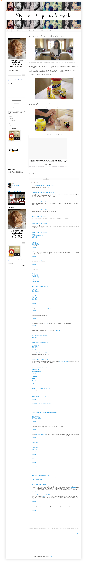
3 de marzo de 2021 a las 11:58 (42, 458)
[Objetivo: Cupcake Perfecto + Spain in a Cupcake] (8, 80)
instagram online (35, 262)
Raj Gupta (33, 458)
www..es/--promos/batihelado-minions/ (58, 170)
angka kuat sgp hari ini (36, 451)
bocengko (33, 342)
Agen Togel (34, 298)
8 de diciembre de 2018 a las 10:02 (52, 412)
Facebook (48, 30)
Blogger (51, 556)
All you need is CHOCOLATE (37, 185)
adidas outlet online (35, 369)
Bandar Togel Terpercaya (36, 337)
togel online (34, 290)
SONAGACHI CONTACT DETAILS (38, 468)
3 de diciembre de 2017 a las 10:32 (41, 286)
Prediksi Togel (34, 293)
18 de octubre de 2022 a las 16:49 (43, 494)
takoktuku (33, 441)
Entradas (11, 118)
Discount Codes (46, 323)
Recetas (18, 30)
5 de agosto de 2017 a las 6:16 (45, 260)
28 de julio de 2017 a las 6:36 (40, 250)
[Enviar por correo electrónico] (43, 179)
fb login (33, 250)
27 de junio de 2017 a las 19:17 (49, 192)
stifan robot (34, 314)
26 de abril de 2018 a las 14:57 (41, 352)
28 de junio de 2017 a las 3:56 (41, 201)
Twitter (42, 30)
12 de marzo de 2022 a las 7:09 (43, 475)
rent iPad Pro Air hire (35, 397)
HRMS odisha (73, 487)
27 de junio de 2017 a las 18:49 (49, 185)
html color (33, 254)
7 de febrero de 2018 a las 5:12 (40, 307)
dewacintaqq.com (35, 289)
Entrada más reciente (33, 533)
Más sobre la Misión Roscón (14, 191)
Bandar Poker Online (35, 347)
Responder (34, 189)
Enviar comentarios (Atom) (39, 534)
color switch (34, 391)
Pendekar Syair (34, 403)
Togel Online (34, 300)
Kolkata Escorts (35, 466)
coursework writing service (37, 479)
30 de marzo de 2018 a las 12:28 (42, 342)
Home (8, 30)
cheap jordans (34, 376)
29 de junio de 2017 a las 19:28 (41, 223)
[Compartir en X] (46, 179)
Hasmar (33, 286)
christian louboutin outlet (36, 371)
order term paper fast (47, 496)
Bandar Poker (34, 296)
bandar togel (34, 295)
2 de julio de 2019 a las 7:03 (44, 433)
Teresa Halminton (35, 260)
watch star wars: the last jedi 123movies (44, 308)
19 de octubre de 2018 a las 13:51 (42, 396)
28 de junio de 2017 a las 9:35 (41, 209)
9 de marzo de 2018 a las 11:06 (42, 321)
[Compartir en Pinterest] (48, 179)
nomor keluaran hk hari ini (36, 447)
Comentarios (12, 120)
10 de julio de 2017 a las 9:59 (41, 232)
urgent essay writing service (40, 434)
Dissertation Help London (40, 427)
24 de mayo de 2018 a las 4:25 (41, 367)
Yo (13, 30)
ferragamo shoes (35, 383)
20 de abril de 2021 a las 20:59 (43, 466)
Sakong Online (34, 297)
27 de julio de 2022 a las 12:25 (41, 484)
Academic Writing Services (37, 505)
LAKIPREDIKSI (58, 330)
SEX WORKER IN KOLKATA (37, 470)
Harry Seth (34, 359)
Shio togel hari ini (35, 442)
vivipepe (33, 223)
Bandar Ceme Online (35, 346)
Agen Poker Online (35, 345)
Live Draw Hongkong (36, 417)
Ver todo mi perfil (15, 185)
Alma (34, 178)
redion (33, 307)
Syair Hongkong (35, 419)
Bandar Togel (34, 299)
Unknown (33, 201)
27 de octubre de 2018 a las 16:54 (44, 403)
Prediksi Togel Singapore (36, 418)
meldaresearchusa (35, 433)
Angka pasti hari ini (35, 444)
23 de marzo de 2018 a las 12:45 (42, 335)
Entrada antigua (76, 533)
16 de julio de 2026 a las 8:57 (47, 505)
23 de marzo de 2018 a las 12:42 (42, 328)
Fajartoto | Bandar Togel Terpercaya (39, 412)
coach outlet (34, 373)
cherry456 (33, 484)
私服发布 (33, 378)
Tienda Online (26, 30)
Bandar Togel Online (35, 291)
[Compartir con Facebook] (47, 179)
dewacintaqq (34, 288)
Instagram (35, 30)
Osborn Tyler (34, 494)
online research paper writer (38, 435)
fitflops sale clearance (36, 380)
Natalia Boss (34, 425)
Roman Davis (34, 475)
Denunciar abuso (12, 179)
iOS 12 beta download (63, 361)
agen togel (34, 335)
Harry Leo (33, 352)
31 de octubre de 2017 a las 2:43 (42, 268)
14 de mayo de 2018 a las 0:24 (42, 359)
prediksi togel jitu (35, 449)
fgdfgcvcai (33, 232)
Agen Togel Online (35, 413)
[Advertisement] (13, 162)
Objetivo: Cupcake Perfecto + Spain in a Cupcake (15, 79)
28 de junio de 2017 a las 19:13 (41, 216)
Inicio (55, 533)
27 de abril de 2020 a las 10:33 (41, 441)
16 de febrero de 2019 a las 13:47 (43, 425)
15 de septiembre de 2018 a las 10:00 (43, 388)
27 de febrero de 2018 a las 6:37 (42, 314)
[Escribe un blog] (44, 179)
